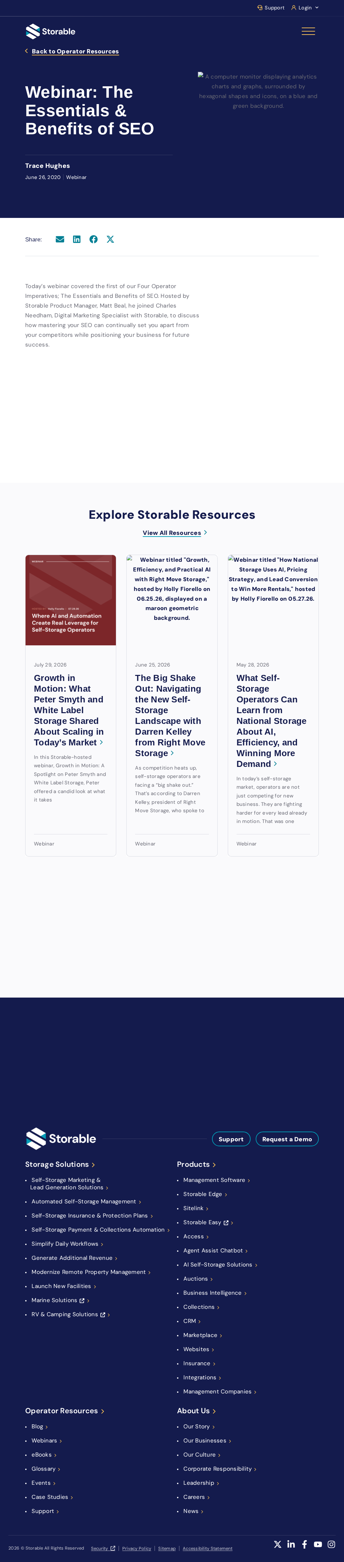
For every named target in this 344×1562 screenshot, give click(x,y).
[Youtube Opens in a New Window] (318, 1548)
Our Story (196, 1426)
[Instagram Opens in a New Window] (331, 1548)
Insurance (196, 1363)
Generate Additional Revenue (72, 1257)
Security (99, 1548)
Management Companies (217, 1391)
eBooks (42, 1454)
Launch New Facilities (61, 1286)
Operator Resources (61, 1411)
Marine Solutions (54, 1300)
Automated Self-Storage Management (84, 1201)
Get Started (207, 1057)
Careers (194, 1497)
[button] (60, 239)
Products (193, 1164)
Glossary (43, 1468)
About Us (193, 1411)
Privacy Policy (137, 1548)
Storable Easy (202, 1222)
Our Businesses (204, 1440)
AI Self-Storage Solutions (217, 1264)
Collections (199, 1306)
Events (41, 1482)
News (191, 1511)
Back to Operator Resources (75, 51)
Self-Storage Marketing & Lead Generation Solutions (66, 1184)
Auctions (195, 1278)
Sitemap (167, 1548)
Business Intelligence (212, 1292)
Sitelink (193, 1208)
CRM (189, 1321)
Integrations (199, 1377)
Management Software (214, 1180)
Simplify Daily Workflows (65, 1243)
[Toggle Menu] (308, 31)
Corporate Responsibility (217, 1468)
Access (193, 1236)
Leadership (198, 1482)
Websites (196, 1349)
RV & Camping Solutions (65, 1314)
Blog (37, 1426)
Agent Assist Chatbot (213, 1250)
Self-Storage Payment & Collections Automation (98, 1229)
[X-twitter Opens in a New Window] (277, 1548)
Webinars (44, 1440)
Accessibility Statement (207, 1548)
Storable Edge (202, 1194)
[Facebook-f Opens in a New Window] (304, 1548)
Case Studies (50, 1497)
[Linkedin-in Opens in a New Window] (291, 1548)
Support (275, 8)
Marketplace (200, 1335)
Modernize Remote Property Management (89, 1272)
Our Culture (199, 1454)
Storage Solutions (57, 1164)
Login (305, 8)
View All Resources (172, 533)
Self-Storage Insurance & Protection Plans (90, 1215)
